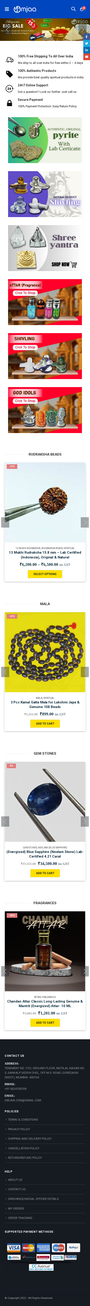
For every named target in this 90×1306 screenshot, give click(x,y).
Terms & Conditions (23, 1119)
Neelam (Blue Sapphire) (52, 847)
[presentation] (7, 29)
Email (86, 57)
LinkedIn (86, 50)
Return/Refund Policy (25, 1157)
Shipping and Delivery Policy (29, 1138)
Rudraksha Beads (52, 548)
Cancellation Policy (23, 1148)
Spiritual (69, 548)
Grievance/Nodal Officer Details (33, 1199)
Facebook (86, 36)
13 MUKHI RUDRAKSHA (27, 548)
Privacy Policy (19, 1129)
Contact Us (17, 1189)
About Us (15, 1179)
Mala (39, 698)
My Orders (16, 1208)
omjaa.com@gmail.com (23, 1100)
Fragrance (49, 997)
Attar (37, 997)
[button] (42, 37)
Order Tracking (20, 1218)
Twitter (86, 43)
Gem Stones (30, 847)
